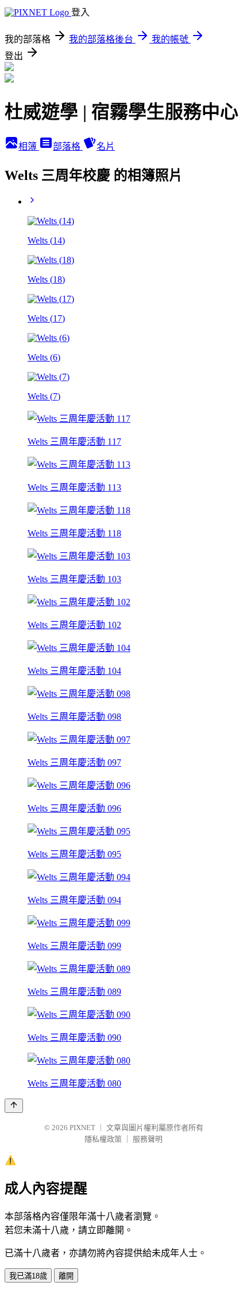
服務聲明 (148, 1139)
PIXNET (82, 1127)
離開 (66, 1276)
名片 (106, 146)
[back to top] (14, 1106)
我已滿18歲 (28, 1276)
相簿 (28, 146)
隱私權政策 (103, 1139)
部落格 (68, 146)
